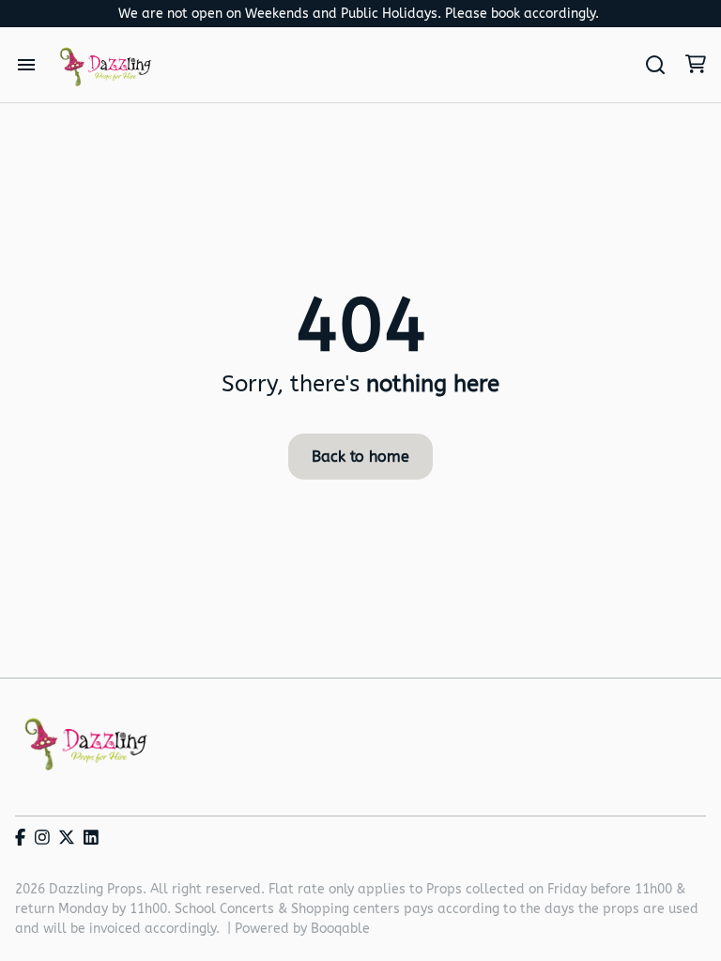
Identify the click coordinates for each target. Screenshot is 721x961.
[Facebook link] (20, 838)
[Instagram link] (42, 838)
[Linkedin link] (91, 838)
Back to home (360, 456)
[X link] (66, 838)
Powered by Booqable (302, 929)
